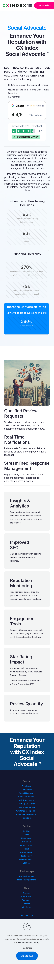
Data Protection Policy (28, 942)
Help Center (26, 907)
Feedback (26, 786)
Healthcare (26, 838)
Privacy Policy (26, 916)
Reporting (26, 818)
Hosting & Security (26, 804)
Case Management (26, 807)
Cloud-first (26, 896)
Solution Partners (26, 876)
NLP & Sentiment (26, 800)
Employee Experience (26, 814)
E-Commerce (26, 852)
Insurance (26, 842)
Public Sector (26, 845)
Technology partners (26, 880)
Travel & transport (26, 859)
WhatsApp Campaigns (26, 811)
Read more (27, 948)
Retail (26, 849)
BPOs (26, 835)
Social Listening (26, 793)
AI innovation (26, 789)
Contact (26, 903)
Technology (26, 856)
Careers (26, 893)
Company (26, 900)
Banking (26, 831)
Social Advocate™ (26, 797)
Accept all (27, 955)
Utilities (26, 863)
